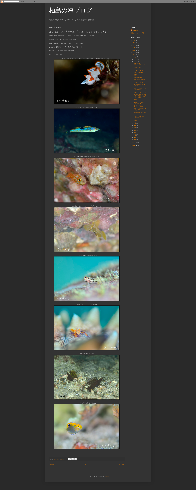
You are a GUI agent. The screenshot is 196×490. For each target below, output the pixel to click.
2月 (135, 139)
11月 (135, 59)
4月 (135, 135)
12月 (135, 57)
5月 (135, 132)
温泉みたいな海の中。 (140, 79)
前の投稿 (121, 465)
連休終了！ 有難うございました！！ (140, 103)
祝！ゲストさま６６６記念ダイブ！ (140, 89)
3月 (135, 137)
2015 (134, 145)
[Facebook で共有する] (74, 459)
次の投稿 (52, 465)
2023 (134, 40)
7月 (135, 127)
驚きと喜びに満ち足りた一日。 (140, 113)
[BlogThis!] (71, 459)
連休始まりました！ (139, 106)
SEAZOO (135, 30)
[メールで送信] (69, 459)
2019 (134, 50)
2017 (134, 55)
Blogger (107, 477)
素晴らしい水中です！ (140, 92)
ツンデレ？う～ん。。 (140, 82)
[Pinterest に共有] (76, 459)
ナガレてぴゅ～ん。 (139, 70)
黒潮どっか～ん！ (139, 75)
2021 (134, 45)
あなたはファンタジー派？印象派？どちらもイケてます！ (140, 96)
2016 (134, 142)
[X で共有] (72, 459)
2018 (134, 52)
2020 (134, 47)
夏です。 (136, 100)
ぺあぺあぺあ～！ (139, 67)
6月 (135, 130)
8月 (135, 125)
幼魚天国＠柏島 (138, 77)
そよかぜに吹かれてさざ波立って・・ (140, 116)
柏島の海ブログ (70, 10)
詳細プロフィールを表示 (137, 33)
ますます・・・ (138, 120)
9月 (135, 123)
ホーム (87, 465)
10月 (135, 61)
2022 (134, 43)
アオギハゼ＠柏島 (139, 72)
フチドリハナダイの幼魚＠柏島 (140, 109)
